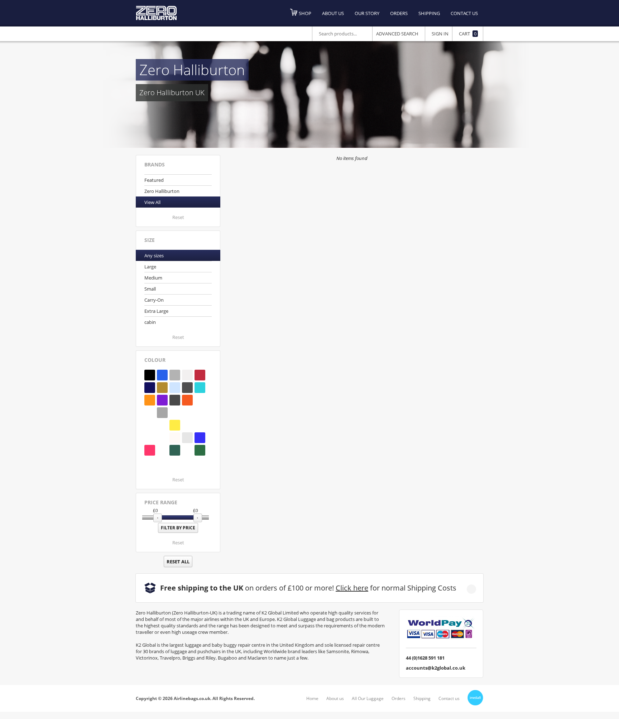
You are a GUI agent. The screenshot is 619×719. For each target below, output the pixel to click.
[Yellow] (174, 425)
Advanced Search (397, 33)
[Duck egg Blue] (174, 462)
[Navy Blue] (149, 387)
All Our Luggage (368, 698)
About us (333, 13)
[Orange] (187, 400)
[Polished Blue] (174, 387)
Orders (399, 13)
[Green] (187, 450)
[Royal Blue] (162, 375)
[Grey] (162, 412)
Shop (305, 13)
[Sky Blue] (200, 412)
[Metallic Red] (149, 450)
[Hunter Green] (187, 425)
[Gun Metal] (187, 412)
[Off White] (174, 437)
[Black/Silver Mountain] (149, 412)
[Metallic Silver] (187, 437)
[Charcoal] (174, 400)
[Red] (200, 375)
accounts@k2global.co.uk (435, 668)
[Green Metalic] (162, 425)
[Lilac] (174, 412)
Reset (178, 217)
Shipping (429, 13)
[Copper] (149, 400)
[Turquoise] (200, 387)
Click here (352, 588)
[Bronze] (162, 387)
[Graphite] (187, 387)
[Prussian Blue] (200, 425)
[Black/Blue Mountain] (200, 400)
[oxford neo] (162, 450)
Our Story (367, 13)
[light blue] (162, 437)
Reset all (178, 561)
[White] (187, 375)
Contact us (464, 13)
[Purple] (162, 400)
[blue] (149, 462)
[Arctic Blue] (149, 437)
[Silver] (174, 375)
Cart (467, 33)
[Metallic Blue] (200, 437)
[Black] (149, 375)
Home (312, 698)
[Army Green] (162, 462)
